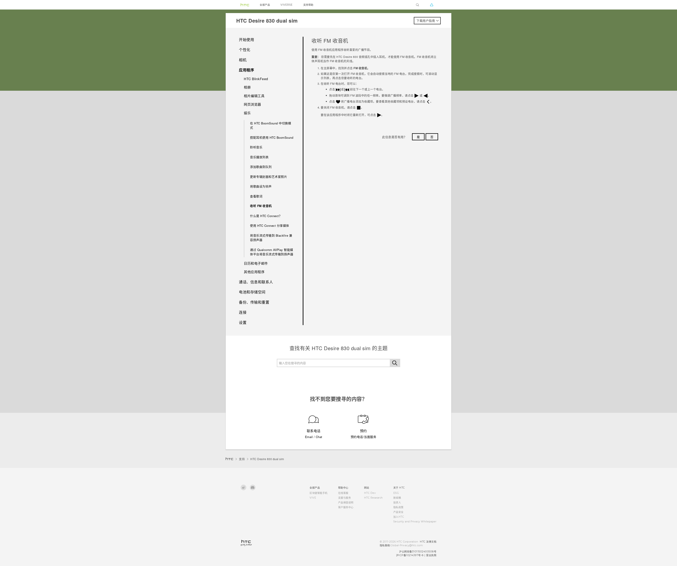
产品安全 (398, 512)
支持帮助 (308, 4)
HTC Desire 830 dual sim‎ (267, 459)
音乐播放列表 (259, 157)
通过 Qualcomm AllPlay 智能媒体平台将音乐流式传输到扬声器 (271, 251)
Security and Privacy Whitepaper (415, 521)
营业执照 (431, 555)
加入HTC (398, 516)
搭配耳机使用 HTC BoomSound (271, 137)
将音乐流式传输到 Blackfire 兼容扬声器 (271, 237)
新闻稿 (397, 497)
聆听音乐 (256, 147)
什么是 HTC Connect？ (266, 216)
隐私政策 (398, 507)
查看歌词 (256, 196)
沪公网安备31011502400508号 (417, 551)
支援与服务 (344, 497)
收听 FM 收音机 (261, 206)
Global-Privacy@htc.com (407, 545)
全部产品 (265, 4)
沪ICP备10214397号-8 (410, 555)
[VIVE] (432, 5)
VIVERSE (286, 4)
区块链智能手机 (319, 493)
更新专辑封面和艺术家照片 (268, 176)
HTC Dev (370, 493)
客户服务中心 (345, 507)
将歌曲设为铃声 (261, 186)
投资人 (397, 502)
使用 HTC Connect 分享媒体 (269, 225)
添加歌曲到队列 (261, 166)
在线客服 (343, 493)
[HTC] (245, 5)
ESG (396, 493)
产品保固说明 (345, 502)
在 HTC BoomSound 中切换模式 (270, 125)
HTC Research (373, 497)
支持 (242, 459)
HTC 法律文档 (428, 541)
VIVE (313, 497)
